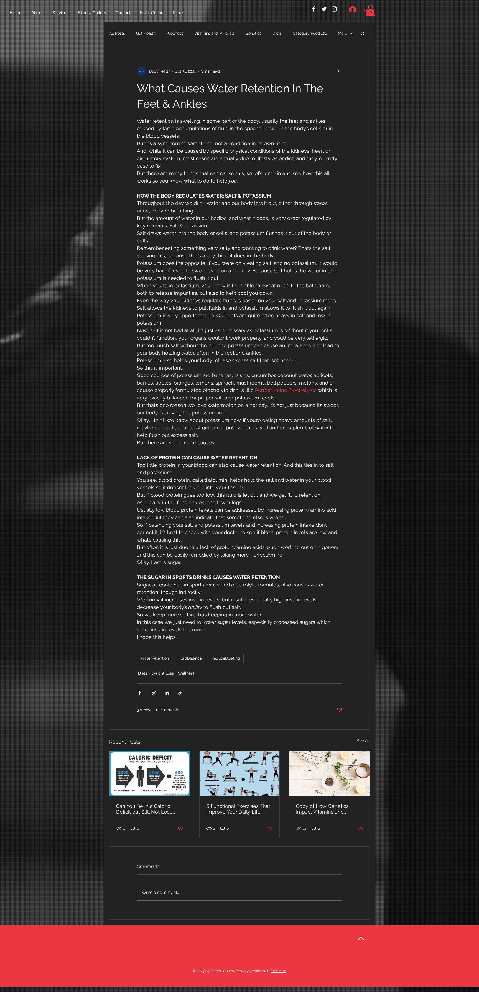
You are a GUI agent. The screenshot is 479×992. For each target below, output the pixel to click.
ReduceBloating (225, 658)
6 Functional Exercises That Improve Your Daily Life (238, 809)
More (342, 33)
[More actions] (338, 71)
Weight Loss (162, 673)
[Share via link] (180, 692)
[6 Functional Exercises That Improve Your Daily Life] (240, 773)
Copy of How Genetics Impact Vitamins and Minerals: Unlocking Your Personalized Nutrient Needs (325, 809)
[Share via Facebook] (139, 692)
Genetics (253, 33)
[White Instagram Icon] (334, 9)
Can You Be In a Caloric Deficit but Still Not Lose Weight (144, 809)
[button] (370, 10)
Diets (277, 33)
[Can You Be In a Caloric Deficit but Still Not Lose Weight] (149, 773)
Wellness (175, 33)
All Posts (117, 33)
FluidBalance (190, 658)
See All (363, 741)
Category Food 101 (310, 33)
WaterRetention (155, 658)
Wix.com (278, 971)
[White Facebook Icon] (313, 9)
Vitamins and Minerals (214, 33)
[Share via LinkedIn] (166, 692)
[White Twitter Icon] (323, 9)
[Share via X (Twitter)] (153, 692)
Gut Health (146, 33)
